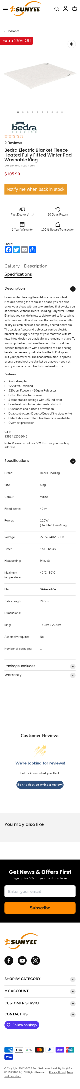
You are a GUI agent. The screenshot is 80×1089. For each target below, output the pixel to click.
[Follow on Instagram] (22, 964)
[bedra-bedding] (22, 127)
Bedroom (13, 31)
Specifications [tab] (18, 274)
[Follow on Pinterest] (35, 964)
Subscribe (40, 908)
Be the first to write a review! (40, 785)
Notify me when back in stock (35, 189)
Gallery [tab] (12, 266)
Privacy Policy (57, 1072)
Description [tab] (35, 266)
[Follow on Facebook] (8, 964)
